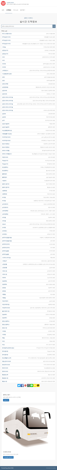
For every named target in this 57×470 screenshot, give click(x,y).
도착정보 (8, 10)
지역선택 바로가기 (8, 457)
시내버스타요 (10, 2)
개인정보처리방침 (51, 468)
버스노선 (15, 10)
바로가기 (6, 400)
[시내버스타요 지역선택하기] (27, 427)
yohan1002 (10, 468)
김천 (3, 10)
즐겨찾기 (22, 10)
